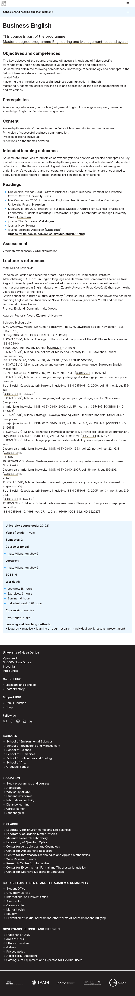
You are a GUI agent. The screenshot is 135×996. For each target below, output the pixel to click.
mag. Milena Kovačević (23, 553)
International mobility (20, 800)
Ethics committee (17, 943)
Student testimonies (19, 796)
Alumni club (14, 901)
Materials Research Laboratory (27, 838)
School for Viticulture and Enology (29, 758)
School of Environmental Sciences (29, 741)
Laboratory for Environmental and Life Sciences (38, 829)
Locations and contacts (20, 684)
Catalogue (46, 221)
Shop (9, 707)
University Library (18, 892)
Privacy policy (15, 951)
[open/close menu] (128, 3)
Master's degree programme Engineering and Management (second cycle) (65, 42)
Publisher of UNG (18, 934)
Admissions (13, 787)
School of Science (18, 750)
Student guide (15, 813)
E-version (38, 204)
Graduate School (17, 766)
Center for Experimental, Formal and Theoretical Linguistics (46, 867)
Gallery (11, 947)
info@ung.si (10, 670)
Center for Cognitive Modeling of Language (35, 871)
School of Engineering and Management (28, 12)
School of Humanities (20, 754)
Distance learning (17, 804)
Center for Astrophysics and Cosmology (33, 846)
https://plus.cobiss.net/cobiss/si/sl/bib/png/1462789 (47, 234)
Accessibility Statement (21, 955)
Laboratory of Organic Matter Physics (31, 834)
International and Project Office (27, 897)
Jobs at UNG (15, 939)
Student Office (15, 888)
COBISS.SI (42, 335)
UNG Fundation (15, 703)
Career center (15, 808)
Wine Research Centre (21, 859)
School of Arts (16, 762)
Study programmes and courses (27, 783)
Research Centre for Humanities (27, 863)
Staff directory (15, 689)
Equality (11, 913)
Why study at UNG (18, 792)
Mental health (15, 909)
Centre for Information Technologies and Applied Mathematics (48, 855)
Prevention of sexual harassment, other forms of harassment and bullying (56, 918)
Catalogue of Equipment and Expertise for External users (44, 960)
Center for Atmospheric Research (29, 850)
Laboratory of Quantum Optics (26, 842)
